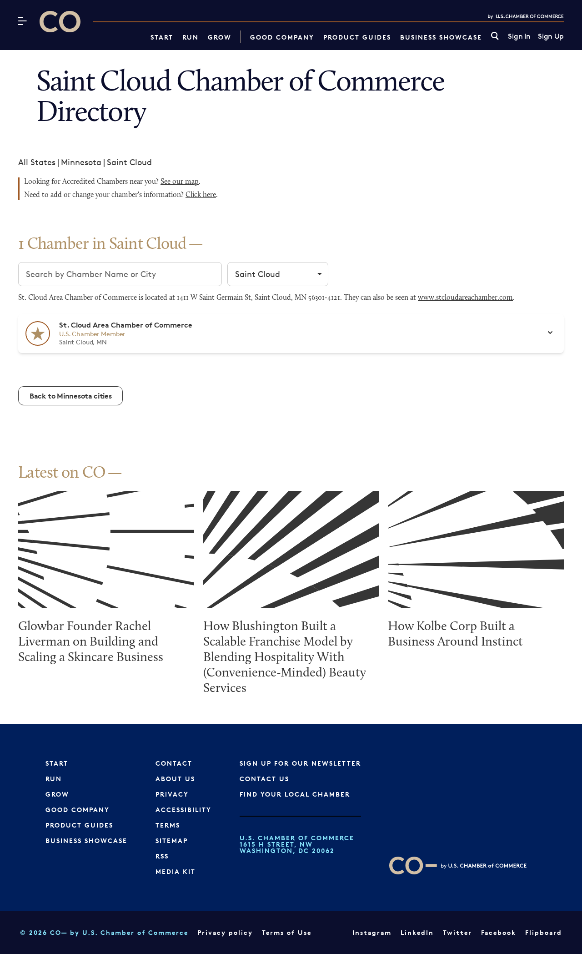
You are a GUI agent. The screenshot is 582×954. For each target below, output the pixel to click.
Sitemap (172, 840)
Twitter (457, 932)
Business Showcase (441, 37)
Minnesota (81, 162)
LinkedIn (417, 932)
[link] (495, 36)
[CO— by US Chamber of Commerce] (60, 21)
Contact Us (264, 778)
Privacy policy (225, 932)
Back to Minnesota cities (70, 395)
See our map (180, 182)
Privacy (172, 794)
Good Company (282, 37)
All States (36, 162)
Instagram (371, 932)
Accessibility (183, 809)
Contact (174, 763)
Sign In (519, 36)
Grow (219, 37)
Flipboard (543, 932)
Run (190, 37)
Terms (168, 825)
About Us (175, 778)
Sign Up (551, 36)
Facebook (498, 932)
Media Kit (176, 871)
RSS (162, 856)
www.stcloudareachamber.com (465, 298)
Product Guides (357, 37)
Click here (201, 195)
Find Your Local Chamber (295, 794)
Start (162, 37)
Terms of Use (286, 932)
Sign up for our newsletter (300, 763)
